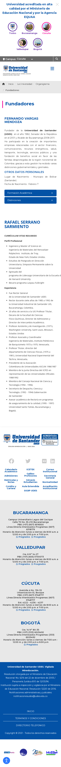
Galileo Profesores (30, 475)
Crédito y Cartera (11, 487)
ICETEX (30, 469)
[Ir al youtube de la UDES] (34, 458)
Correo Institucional (50, 470)
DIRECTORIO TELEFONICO (30, 725)
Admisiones (11, 476)
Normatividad (50, 482)
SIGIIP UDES (30, 491)
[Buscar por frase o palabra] (57, 58)
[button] (6, 760)
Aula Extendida (30, 486)
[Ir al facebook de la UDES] (10, 461)
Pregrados (24, 537)
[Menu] (52, 68)
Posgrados (40, 537)
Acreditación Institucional (50, 487)
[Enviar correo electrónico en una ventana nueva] (30, 696)
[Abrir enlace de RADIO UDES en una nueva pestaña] (9, 752)
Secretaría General (50, 477)
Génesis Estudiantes (30, 481)
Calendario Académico (11, 470)
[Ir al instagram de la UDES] (18, 458)
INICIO (30, 711)
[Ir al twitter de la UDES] (26, 461)
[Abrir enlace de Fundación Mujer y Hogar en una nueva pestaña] (38, 752)
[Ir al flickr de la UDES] (43, 461)
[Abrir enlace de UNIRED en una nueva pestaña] (23, 752)
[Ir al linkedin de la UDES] (51, 461)
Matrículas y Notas (11, 481)
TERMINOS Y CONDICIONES (30, 718)
